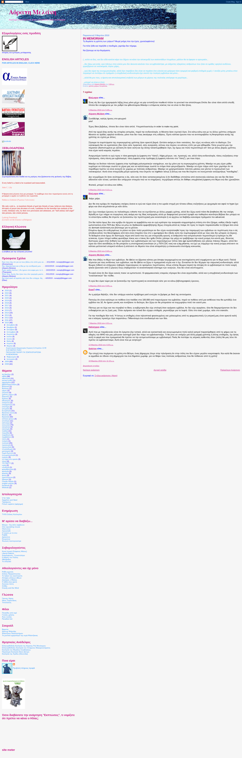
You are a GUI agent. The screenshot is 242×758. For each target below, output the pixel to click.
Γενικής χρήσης (8, 615)
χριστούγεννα (7, 477)
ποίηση (5, 441)
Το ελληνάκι (6, 561)
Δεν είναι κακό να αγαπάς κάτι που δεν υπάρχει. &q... (23, 278)
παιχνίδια (5, 433)
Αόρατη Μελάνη (32, 12)
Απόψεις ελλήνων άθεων (11, 578)
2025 (7, 290)
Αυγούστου (11, 334)
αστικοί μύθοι (7, 380)
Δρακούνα (6, 537)
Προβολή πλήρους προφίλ (24, 668)
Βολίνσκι (5, 388)
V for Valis (6, 498)
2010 (7, 323)
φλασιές (5, 473)
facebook (5, 485)
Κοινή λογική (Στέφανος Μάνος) (14, 551)
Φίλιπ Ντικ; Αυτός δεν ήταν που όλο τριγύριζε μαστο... (23, 274)
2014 (7, 313)
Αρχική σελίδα (160, 370)
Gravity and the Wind (10, 588)
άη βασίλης (6, 374)
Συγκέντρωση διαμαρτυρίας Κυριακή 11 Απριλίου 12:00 (26, 348)
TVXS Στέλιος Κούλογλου (12, 514)
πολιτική (5, 443)
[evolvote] (6, 141)
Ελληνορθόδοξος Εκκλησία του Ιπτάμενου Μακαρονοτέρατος (26, 648)
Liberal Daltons (8, 553)
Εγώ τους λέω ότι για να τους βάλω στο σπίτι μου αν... (23, 262)
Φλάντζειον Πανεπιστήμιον (12, 633)
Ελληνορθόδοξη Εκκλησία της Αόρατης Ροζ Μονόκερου (24, 646)
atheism (5, 479)
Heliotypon (94, 327)
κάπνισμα (6, 423)
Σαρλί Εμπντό (7, 453)
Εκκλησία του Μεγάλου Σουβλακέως (16, 650)
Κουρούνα (6, 539)
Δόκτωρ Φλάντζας (9, 631)
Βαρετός (5, 629)
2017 (7, 305)
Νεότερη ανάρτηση (91, 370)
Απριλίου (10, 343)
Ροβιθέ (4, 535)
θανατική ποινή (8, 413)
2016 (7, 308)
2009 (7, 361)
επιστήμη (5, 407)
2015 (7, 310)
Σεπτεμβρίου (11, 332)
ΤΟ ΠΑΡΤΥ (6, 463)
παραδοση (6, 435)
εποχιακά (5, 409)
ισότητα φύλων (8, 419)
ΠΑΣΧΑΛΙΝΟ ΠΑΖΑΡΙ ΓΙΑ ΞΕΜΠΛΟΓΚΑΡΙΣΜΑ (23, 352)
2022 (7, 293)
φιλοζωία (5, 471)
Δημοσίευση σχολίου (91, 366)
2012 (7, 318)
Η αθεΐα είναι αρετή (9, 582)
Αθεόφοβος (6, 559)
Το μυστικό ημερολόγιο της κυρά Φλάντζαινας (20, 635)
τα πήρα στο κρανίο (10, 459)
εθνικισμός (6, 401)
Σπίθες (4, 586)
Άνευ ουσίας (7, 617)
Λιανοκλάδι (6, 531)
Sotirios (93, 348)
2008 (7, 364)
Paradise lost (7, 619)
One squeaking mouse (11, 527)
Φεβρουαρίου (12, 357)
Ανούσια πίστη (8, 584)
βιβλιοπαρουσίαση (9, 384)
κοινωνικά (6, 425)
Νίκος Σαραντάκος (9, 600)
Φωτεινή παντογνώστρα (11, 541)
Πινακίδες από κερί (9, 613)
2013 (7, 315)
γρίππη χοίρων (94, 86)
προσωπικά (6, 447)
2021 (7, 295)
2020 (7, 298)
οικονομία (6, 429)
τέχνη (4, 461)
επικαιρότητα (7, 405)
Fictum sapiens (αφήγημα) (12, 504)
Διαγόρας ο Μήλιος (9, 580)
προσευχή (6, 445)
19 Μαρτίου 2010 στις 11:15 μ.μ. (101, 361)
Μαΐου (9, 341)
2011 (7, 320)
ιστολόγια (5, 421)
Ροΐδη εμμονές (7, 572)
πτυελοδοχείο (7, 449)
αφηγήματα (6, 382)
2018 (7, 303)
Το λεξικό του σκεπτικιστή (12, 576)
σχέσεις (5, 457)
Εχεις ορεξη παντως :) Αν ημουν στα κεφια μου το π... (23, 270)
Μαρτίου (10, 346)
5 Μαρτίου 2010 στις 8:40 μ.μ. (100, 251)
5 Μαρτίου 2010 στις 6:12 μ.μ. (100, 190)
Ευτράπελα (103, 86)
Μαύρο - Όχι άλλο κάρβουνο (13, 525)
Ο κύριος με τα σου (9, 533)
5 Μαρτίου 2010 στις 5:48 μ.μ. (100, 110)
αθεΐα (4, 376)
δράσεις (5, 399)
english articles (8, 483)
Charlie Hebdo (7, 481)
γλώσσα (5, 392)
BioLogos (93, 97)
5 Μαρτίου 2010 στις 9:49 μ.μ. (100, 286)
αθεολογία (6, 378)
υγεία (4, 465)
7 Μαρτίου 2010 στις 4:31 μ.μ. (100, 323)
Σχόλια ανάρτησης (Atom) (106, 376)
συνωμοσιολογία (8, 455)
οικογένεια (6, 427)
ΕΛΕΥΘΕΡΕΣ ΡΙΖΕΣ (13, 350)
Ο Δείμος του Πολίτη (10, 557)
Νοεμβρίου (11, 327)
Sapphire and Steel (9, 500)
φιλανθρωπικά (7, 469)
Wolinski (5, 487)
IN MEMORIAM (12, 354)
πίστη (4, 439)
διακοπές (5, 397)
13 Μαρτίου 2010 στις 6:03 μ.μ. (101, 345)
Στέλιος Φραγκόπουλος (11, 574)
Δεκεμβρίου (11, 325)
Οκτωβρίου (11, 330)
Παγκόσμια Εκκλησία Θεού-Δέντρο (15, 652)
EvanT (92, 289)
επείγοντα (6, 403)
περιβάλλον (6, 437)
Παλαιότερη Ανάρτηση (230, 370)
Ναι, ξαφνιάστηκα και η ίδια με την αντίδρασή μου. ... (22, 266)
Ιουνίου (9, 339)
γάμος (4, 390)
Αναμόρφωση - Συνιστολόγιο (13, 555)
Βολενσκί (5, 386)
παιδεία (5, 431)
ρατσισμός (6, 451)
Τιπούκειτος (6, 602)
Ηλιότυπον (6, 529)
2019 (7, 300)
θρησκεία (5, 417)
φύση (4, 475)
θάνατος (5, 415)
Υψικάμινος (6, 502)
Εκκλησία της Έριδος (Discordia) (15, 654)
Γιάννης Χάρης (7, 598)
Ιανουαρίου (11, 359)
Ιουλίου (9, 336)
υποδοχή (5, 467)
